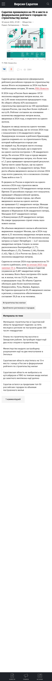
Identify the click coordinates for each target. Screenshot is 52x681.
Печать (25, 25)
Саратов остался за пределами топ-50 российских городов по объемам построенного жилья (22, 387)
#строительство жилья (14, 302)
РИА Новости (42, 88)
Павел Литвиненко (10, 25)
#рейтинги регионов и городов (18, 308)
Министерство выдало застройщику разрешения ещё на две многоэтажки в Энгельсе (23, 351)
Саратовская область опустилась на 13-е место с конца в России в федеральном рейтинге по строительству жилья (23, 363)
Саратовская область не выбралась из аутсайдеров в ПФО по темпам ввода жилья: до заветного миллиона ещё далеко (25, 375)
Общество (27, 22)
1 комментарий (13, 399)
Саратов (26, 4)
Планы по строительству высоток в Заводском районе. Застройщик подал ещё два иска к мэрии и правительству (24, 339)
